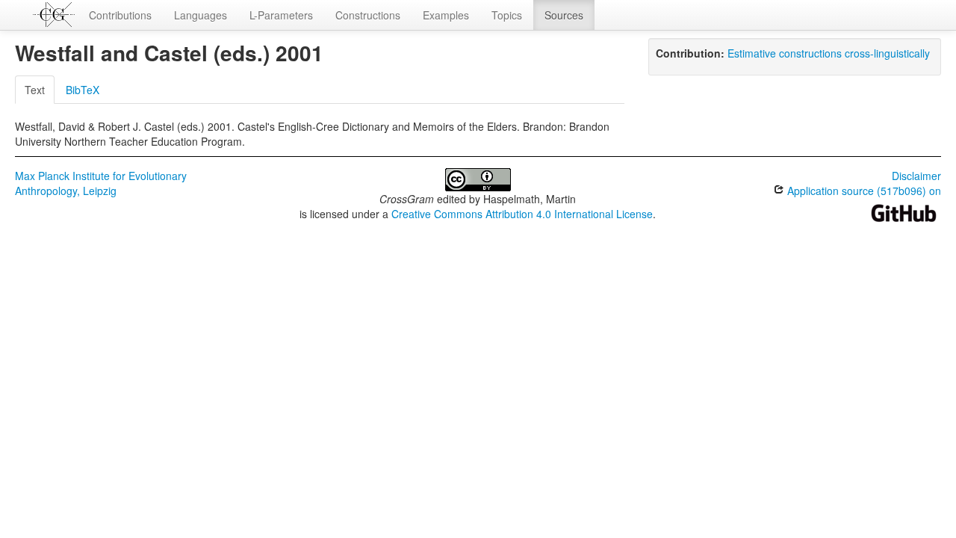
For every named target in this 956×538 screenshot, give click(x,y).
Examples (446, 14)
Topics (506, 14)
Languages (200, 14)
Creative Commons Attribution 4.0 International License (522, 213)
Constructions (367, 14)
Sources (563, 14)
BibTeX (82, 89)
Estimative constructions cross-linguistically (828, 53)
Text (35, 89)
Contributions (120, 14)
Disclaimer (916, 175)
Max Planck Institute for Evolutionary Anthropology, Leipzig (101, 183)
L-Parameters (281, 14)
